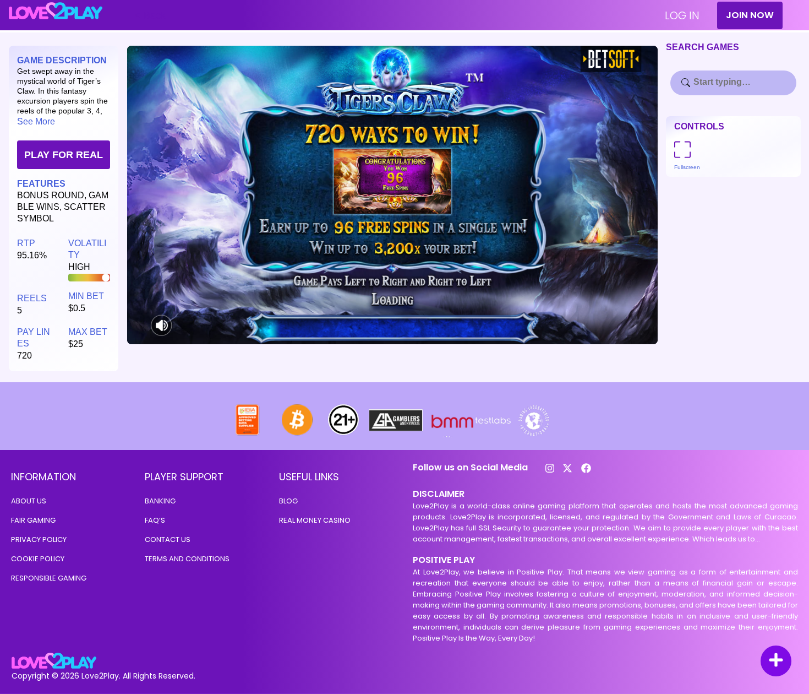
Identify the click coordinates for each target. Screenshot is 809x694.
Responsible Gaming (48, 578)
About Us (28, 501)
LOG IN (682, 15)
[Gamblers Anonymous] (396, 434)
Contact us (167, 539)
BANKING (160, 501)
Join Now (750, 15)
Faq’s (155, 520)
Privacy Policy (39, 539)
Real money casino (315, 520)
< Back (150, 15)
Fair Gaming (33, 520)
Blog (288, 501)
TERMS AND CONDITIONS (187, 559)
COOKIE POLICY (37, 559)
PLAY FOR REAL (63, 154)
